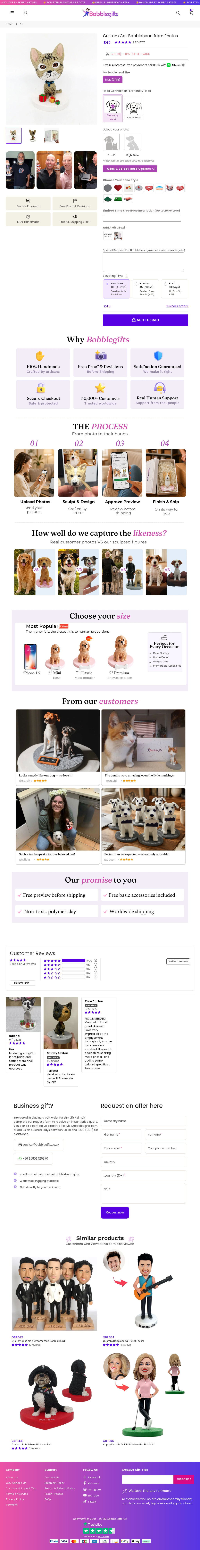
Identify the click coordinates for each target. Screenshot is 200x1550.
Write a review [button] (178, 961)
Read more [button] (92, 1068)
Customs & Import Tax (21, 1488)
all (22, 24)
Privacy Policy (15, 1499)
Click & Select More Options (129, 169)
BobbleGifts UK (117, 1518)
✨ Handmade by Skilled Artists (127, 2)
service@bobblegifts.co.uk (41, 1144)
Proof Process (54, 1493)
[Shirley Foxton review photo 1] (61, 1023)
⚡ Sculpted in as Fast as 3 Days (36, 2)
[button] (123, 42)
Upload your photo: (116, 129)
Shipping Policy (54, 1482)
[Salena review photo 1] (23, 1014)
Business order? (177, 306)
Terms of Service (17, 1493)
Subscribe (184, 1479)
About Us (12, 1477)
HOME (9, 24)
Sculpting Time (128, 276)
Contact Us (52, 1477)
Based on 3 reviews (23, 964)
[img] (23, 1043)
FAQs (48, 1499)
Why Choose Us (16, 1482)
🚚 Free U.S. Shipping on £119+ (82, 2)
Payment (11, 1504)
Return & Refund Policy (60, 1488)
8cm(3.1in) (112, 80)
